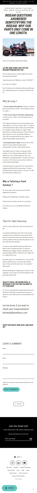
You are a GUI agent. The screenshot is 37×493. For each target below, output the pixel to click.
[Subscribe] (30, 439)
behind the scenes (10, 8)
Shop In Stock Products (18, 476)
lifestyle (6, 10)
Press (18, 470)
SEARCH (16, 467)
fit (22, 8)
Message (5, 368)
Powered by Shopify (18, 479)
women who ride (26, 10)
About (27, 470)
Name (4, 348)
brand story (18, 8)
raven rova (18, 10)
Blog (19, 404)
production (11, 10)
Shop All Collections (25, 467)
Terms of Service (23, 473)
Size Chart (9, 467)
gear (25, 8)
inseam (29, 8)
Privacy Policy (13, 473)
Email (4, 358)
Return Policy (11, 470)
